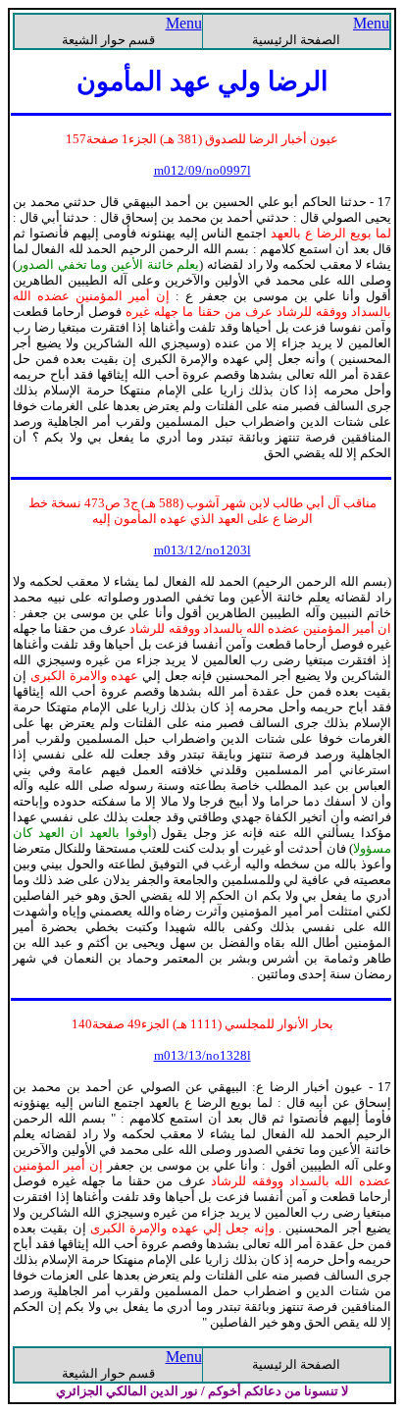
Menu (371, 23)
